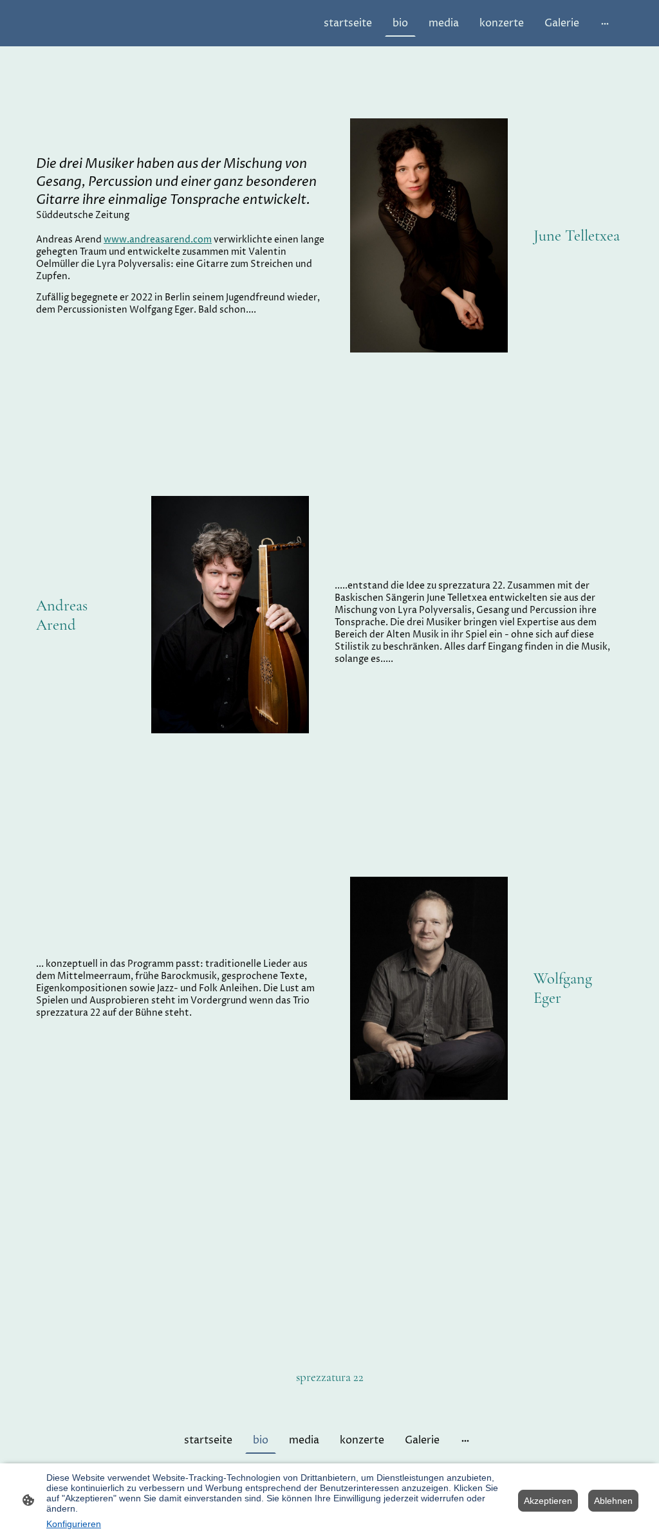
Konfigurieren (73, 1524)
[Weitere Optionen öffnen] (605, 23)
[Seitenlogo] (330, 1400)
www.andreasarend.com (158, 239)
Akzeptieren (548, 1501)
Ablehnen (613, 1501)
